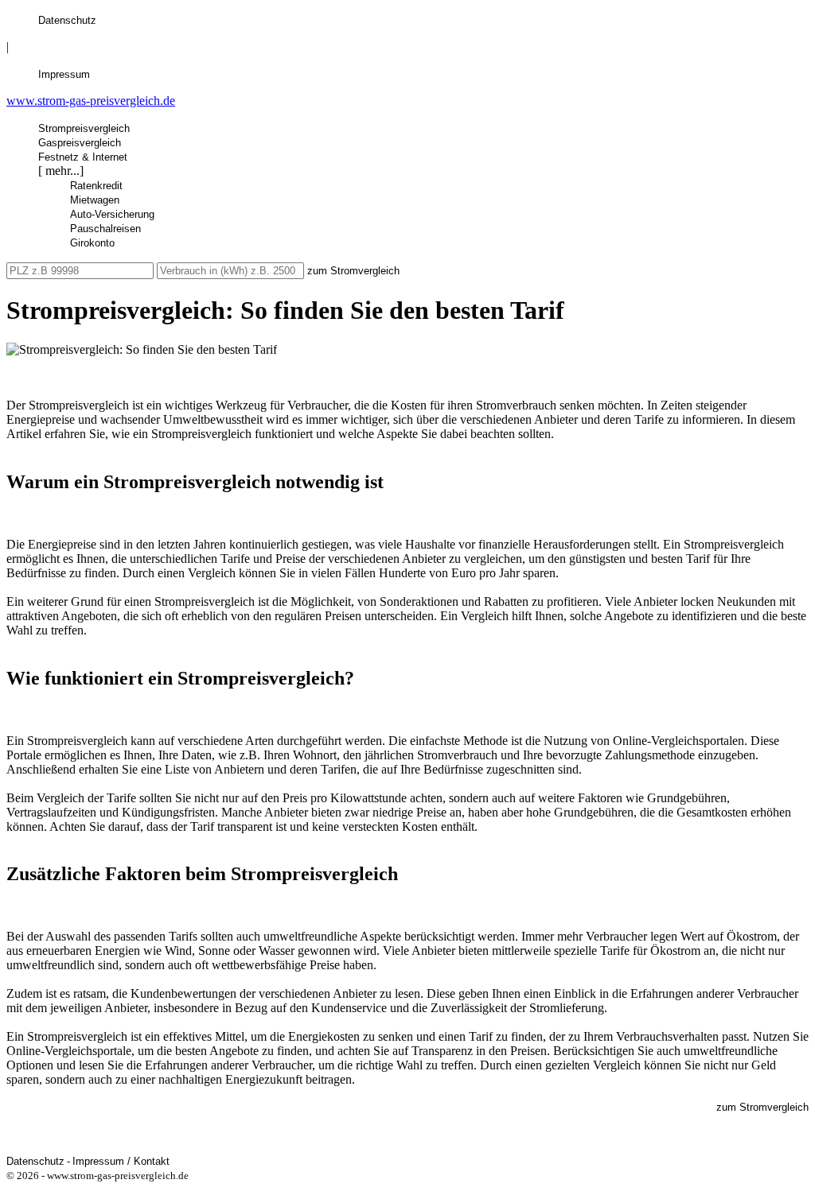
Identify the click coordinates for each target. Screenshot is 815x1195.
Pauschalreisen (105, 229)
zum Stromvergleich (353, 271)
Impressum (64, 74)
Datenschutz (67, 20)
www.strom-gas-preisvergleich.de (90, 100)
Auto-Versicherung (112, 214)
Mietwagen (94, 200)
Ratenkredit (96, 186)
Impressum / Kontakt (121, 1161)
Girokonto (92, 243)
